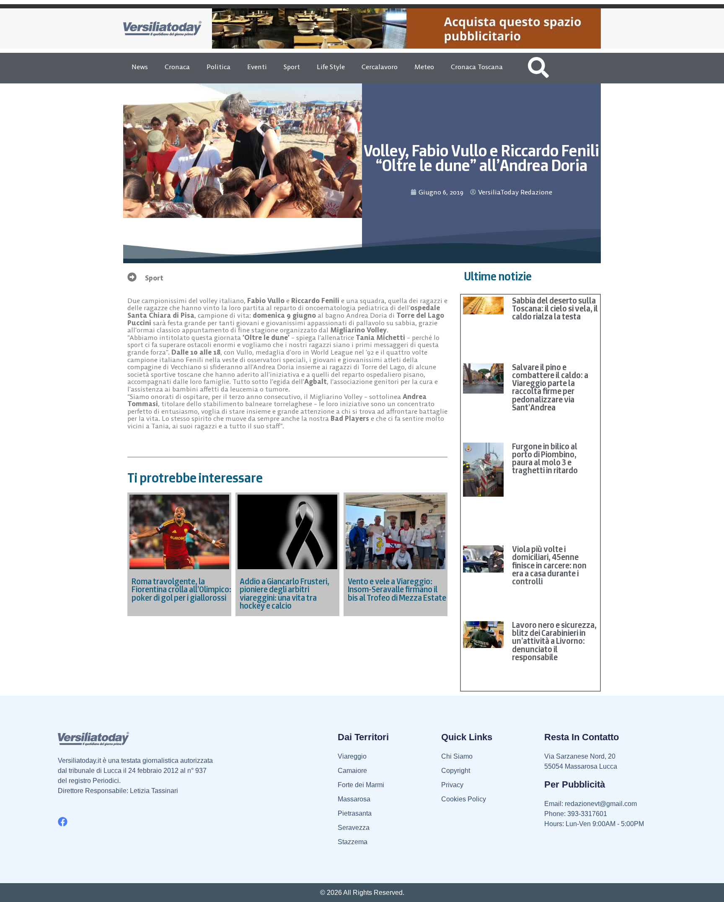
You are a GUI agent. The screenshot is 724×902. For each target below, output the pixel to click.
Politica (218, 66)
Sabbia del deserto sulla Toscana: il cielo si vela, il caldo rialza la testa (555, 308)
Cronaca (177, 66)
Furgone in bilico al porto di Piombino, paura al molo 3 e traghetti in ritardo (545, 458)
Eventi (257, 66)
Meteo (424, 66)
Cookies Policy (463, 799)
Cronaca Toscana (477, 66)
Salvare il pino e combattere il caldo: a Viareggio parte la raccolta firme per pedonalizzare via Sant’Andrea (550, 387)
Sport (292, 66)
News (140, 66)
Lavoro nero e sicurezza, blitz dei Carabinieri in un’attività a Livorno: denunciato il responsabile (554, 641)
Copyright (455, 770)
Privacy (452, 784)
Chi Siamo (457, 756)
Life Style (331, 66)
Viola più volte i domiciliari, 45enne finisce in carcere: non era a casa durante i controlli (549, 565)
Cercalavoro (380, 66)
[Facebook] (62, 822)
